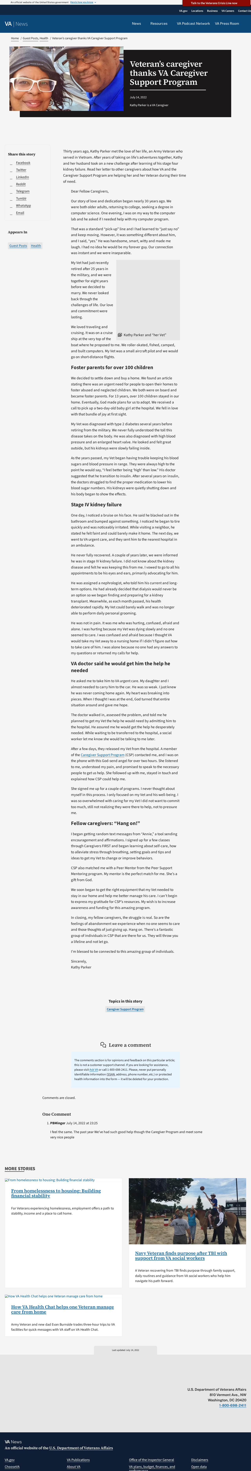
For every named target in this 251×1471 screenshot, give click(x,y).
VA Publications (78, 1459)
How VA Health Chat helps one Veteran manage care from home (62, 1309)
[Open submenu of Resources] (169, 23)
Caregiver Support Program (103, 755)
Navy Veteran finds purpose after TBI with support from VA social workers (181, 1255)
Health (36, 245)
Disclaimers (199, 1459)
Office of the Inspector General (151, 1459)
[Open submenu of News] (143, 23)
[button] (245, 23)
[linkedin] (237, 1381)
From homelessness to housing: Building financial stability (56, 1193)
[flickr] (244, 1381)
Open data (199, 1466)
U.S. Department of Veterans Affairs (81, 1447)
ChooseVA (12, 1466)
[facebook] (221, 1381)
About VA (73, 1466)
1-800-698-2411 (232, 1405)
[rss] (214, 1381)
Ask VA (93, 1070)
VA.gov (10, 1459)
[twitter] (206, 1381)
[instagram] (229, 1381)
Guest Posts (18, 245)
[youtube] (198, 1381)
